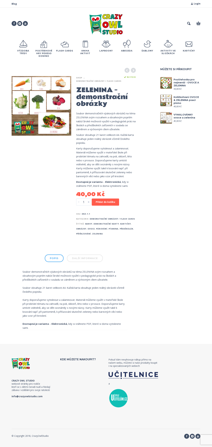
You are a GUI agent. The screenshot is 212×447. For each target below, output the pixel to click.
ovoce (91, 228)
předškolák (126, 228)
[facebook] (14, 23)
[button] (188, 23)
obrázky (81, 228)
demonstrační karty (106, 224)
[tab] (54, 258)
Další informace (85, 258)
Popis (54, 258)
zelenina (97, 233)
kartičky (125, 224)
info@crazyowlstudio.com (27, 396)
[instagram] (19, 23)
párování (101, 228)
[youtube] (25, 23)
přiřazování (83, 233)
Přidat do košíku (105, 201)
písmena (113, 228)
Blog (14, 3)
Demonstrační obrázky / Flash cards (98, 81)
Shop (79, 77)
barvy (88, 224)
